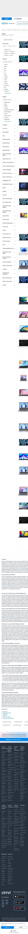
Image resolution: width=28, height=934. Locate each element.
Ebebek (3, 873)
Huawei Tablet (4, 839)
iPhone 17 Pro (16, 811)
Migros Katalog (23, 816)
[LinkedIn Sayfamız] (3, 903)
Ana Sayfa (4, 29)
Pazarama (4, 860)
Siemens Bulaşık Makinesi (3, 756)
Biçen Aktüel (22, 811)
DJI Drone (4, 847)
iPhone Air (16, 785)
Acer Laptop (4, 841)
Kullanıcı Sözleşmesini (12, 920)
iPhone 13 (5, 711)
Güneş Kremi (10, 823)
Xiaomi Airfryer (11, 767)
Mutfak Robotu (11, 821)
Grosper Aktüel (23, 818)
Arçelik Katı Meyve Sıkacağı (10, 777)
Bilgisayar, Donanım (17, 29)
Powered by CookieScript (14, 932)
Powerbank (10, 844)
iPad (2, 814)
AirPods (3, 821)
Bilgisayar (24, 29)
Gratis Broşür (22, 832)
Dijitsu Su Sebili (5, 780)
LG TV (3, 816)
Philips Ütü (22, 764)
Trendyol (3, 879)
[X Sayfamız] (6, 900)
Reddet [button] (20, 927)
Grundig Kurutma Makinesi (3, 787)
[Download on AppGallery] (19, 908)
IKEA (2, 883)
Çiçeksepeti (4, 868)
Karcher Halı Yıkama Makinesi (22, 784)
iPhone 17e (16, 816)
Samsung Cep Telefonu (8, 718)
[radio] (9, 49)
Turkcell (3, 877)
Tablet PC (5, 714)
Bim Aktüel (22, 807)
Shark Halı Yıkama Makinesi (22, 797)
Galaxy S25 (16, 779)
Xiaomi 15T (16, 787)
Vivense (3, 884)
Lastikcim (3, 881)
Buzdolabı (10, 811)
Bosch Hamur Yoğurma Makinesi (10, 797)
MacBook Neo (17, 828)
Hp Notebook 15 (7, 725)
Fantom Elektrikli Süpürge (22, 757)
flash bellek (9, 617)
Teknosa (3, 864)
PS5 (15, 846)
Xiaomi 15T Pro (17, 781)
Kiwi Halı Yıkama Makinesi (22, 776)
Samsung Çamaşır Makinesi (3, 764)
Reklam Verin (10, 871)
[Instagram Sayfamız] (6, 903)
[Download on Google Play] (19, 902)
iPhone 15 (16, 777)
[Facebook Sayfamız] (3, 900)
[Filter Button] (14, 46)
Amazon (3, 862)
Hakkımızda (10, 856)
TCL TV (3, 838)
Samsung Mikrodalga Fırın (4, 793)
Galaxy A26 (16, 783)
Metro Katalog (23, 830)
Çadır (9, 827)
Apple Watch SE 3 (7, 713)
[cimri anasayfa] (7, 18)
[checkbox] (9, 64)
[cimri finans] (18, 18)
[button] (14, 930)
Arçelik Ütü (22, 786)
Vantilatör (9, 813)
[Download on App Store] (19, 896)
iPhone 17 (5, 715)
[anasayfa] (5, 23)
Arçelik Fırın (4, 789)
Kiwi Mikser (10, 800)
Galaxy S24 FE (17, 772)
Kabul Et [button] (7, 927)
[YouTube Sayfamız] (3, 906)
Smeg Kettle (10, 780)
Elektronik (9, 29)
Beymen (3, 875)
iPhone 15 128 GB (7, 717)
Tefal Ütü (22, 769)
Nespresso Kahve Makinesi (10, 773)
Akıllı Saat (10, 825)
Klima (9, 809)
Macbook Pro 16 (19, 721)
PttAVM (3, 858)
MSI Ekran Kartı (4, 843)
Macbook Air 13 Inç (7, 721)
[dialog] (14, 928)
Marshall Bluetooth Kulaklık (4, 831)
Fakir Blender (10, 769)
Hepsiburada (4, 856)
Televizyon (10, 836)
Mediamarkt (4, 866)
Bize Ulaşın (10, 873)
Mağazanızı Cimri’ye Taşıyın (10, 880)
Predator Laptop (18, 725)
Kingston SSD (4, 845)
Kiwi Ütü (21, 800)
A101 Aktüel (22, 809)
